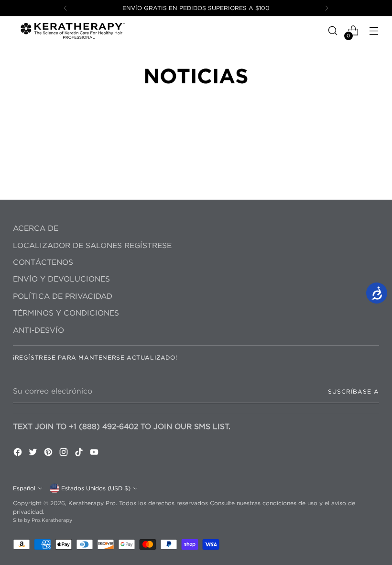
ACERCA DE (35, 228)
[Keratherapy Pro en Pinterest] (49, 453)
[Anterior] (65, 8)
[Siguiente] (326, 8)
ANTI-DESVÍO (38, 330)
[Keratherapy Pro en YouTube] (95, 453)
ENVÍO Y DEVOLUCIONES (61, 279)
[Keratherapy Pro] (72, 30)
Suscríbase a (353, 391)
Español (24, 488)
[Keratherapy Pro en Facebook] (18, 453)
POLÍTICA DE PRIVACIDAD (62, 296)
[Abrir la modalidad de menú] (374, 31)
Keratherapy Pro (92, 503)
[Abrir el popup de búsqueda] (333, 31)
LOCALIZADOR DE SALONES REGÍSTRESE (92, 245)
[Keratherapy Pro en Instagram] (64, 453)
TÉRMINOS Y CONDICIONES (66, 313)
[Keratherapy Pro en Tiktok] (80, 453)
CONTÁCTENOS (43, 262)
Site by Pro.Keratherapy (42, 520)
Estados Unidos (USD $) (96, 488)
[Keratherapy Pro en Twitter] (34, 453)
